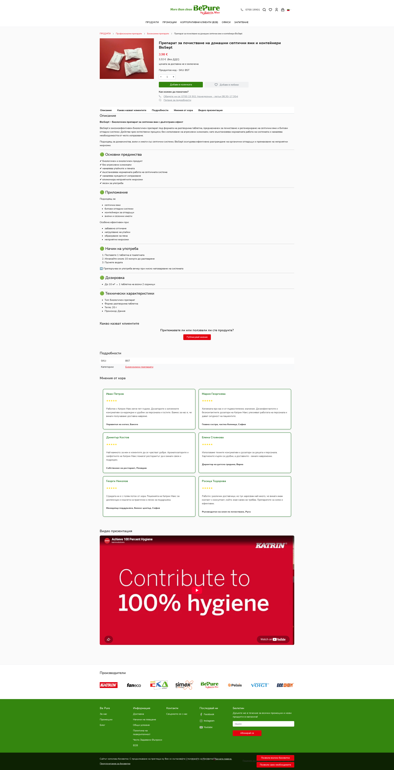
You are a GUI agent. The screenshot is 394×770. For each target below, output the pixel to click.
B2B (135, 745)
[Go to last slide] (104, 685)
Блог (102, 725)
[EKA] (159, 691)
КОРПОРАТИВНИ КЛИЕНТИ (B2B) (199, 22)
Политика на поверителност (141, 732)
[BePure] (210, 691)
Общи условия (141, 725)
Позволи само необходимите (275, 764)
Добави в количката (181, 84)
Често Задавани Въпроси (147, 740)
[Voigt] (260, 691)
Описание (106, 110)
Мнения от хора (183, 110)
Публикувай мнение (197, 337)
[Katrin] (109, 691)
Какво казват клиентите (131, 110)
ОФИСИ (226, 22)
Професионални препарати (129, 33)
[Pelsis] (235, 691)
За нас (103, 714)
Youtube (208, 727)
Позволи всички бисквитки (275, 757)
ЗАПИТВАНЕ (241, 22)
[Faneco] (134, 691)
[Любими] (270, 10)
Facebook (209, 714)
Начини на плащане (144, 719)
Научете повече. (223, 758)
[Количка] (282, 10)
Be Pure (105, 708)
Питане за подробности (177, 100)
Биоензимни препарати (158, 33)
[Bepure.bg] (197, 9)
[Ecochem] (285, 691)
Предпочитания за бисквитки (115, 763)
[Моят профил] (276, 10)
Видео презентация (210, 110)
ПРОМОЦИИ (170, 22)
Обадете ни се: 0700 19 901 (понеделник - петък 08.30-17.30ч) (201, 96)
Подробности (160, 110)
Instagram (209, 720)
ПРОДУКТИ (152, 22)
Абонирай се (247, 733)
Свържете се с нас (176, 714)
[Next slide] (289, 685)
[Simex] (184, 691)
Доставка (138, 714)
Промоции (106, 719)
